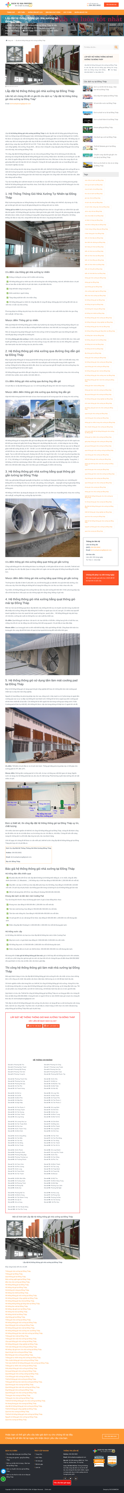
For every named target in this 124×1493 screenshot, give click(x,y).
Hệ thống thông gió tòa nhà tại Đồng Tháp (19, 1301)
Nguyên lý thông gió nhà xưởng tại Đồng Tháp (21, 1417)
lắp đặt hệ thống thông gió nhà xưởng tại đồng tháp (99, 506)
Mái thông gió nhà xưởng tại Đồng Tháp (19, 1355)
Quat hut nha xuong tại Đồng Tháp (17, 1411)
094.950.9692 (95, 5)
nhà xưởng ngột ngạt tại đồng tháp (95, 291)
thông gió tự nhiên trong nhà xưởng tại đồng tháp (100, 422)
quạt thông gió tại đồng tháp (93, 286)
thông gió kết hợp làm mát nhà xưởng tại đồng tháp (99, 464)
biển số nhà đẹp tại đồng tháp (94, 238)
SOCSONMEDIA (114, 1489)
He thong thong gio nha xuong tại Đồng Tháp (20, 1403)
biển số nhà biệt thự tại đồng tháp (95, 273)
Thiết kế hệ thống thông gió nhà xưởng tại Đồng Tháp (23, 1414)
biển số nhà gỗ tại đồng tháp (93, 269)
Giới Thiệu (39, 1457)
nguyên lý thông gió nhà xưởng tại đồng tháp (98, 526)
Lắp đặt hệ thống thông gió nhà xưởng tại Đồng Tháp (23, 1406)
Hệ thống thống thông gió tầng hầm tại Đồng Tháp (22, 1303)
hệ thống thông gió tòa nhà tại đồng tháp (97, 326)
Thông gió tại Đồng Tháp (13, 1274)
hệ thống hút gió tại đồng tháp (94, 304)
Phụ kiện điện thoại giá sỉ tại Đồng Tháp (18, 1454)
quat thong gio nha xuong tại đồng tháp (97, 469)
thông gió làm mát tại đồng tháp (94, 385)
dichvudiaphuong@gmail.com (20, 103)
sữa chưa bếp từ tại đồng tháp (94, 215)
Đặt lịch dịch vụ (53, 1026)
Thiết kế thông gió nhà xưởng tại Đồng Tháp (20, 1379)
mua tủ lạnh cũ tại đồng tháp (93, 189)
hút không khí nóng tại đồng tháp (95, 309)
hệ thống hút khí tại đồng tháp (94, 349)
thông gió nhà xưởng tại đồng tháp (95, 278)
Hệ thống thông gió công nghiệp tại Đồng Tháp (21, 1298)
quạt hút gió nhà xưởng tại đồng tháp (96, 413)
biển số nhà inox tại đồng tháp (94, 251)
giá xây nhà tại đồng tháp (92, 198)
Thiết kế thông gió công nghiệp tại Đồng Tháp (21, 1409)
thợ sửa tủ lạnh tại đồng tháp (94, 193)
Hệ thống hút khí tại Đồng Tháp (16, 1314)
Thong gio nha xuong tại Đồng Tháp (17, 1395)
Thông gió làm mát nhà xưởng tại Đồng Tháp (20, 1339)
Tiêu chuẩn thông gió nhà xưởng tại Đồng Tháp (21, 1360)
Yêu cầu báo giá (111, 4)
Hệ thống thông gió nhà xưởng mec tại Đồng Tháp (22, 1330)
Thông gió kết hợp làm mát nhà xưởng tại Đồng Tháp (23, 1382)
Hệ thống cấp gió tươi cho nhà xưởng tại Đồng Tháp (23, 1349)
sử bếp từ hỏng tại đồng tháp (94, 220)
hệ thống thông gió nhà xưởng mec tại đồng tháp (100, 375)
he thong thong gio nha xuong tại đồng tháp (98, 502)
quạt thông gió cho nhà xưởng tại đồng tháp (98, 482)
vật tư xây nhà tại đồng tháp (93, 211)
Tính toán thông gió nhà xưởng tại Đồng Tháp (21, 1347)
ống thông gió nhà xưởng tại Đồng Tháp (19, 1390)
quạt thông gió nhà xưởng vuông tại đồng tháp (99, 450)
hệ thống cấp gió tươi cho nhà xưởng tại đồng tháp (99, 408)
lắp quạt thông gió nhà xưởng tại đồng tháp (98, 394)
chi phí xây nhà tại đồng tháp (94, 202)
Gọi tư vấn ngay (35, 1026)
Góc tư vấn (67, 12)
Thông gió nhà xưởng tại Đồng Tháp (18, 1271)
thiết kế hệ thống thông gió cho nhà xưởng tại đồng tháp (99, 496)
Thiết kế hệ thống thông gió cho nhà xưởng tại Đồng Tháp (25, 1401)
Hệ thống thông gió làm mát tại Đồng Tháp (19, 1328)
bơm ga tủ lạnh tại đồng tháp (94, 184)
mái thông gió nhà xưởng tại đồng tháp (97, 418)
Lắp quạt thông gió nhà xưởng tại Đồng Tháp (20, 1341)
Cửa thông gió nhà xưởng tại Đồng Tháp (19, 1376)
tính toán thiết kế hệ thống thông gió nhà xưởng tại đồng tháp (99, 431)
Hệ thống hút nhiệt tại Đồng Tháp (16, 1293)
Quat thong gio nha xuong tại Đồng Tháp (19, 1384)
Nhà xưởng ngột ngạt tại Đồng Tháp (17, 1279)
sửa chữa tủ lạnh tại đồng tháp (94, 180)
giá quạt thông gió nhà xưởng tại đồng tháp (98, 446)
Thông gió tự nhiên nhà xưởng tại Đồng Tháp (21, 1366)
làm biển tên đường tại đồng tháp (95, 242)
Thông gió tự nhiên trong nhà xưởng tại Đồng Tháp (22, 1357)
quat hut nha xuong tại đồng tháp (95, 516)
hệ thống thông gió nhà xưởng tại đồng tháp (98, 317)
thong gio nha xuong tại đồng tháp (95, 487)
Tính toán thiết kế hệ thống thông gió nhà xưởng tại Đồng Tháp (27, 1363)
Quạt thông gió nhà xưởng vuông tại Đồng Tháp (21, 1374)
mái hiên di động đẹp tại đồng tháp (95, 224)
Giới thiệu (21, 12)
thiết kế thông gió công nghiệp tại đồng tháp (98, 512)
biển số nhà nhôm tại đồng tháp (94, 264)
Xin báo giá (39, 1461)
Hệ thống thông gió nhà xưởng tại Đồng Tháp (21, 1295)
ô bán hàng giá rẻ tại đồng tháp (94, 233)
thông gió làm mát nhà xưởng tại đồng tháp (98, 390)
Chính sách (48, 1489)
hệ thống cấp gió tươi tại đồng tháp (95, 340)
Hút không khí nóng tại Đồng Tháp (17, 1290)
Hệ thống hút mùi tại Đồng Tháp (16, 1312)
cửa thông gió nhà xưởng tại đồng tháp (97, 455)
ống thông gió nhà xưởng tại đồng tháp (97, 478)
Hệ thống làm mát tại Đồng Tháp (16, 1306)
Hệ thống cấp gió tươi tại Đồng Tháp (18, 1309)
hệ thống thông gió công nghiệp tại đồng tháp (99, 322)
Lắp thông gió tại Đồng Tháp (15, 1317)
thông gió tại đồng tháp (92, 282)
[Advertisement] (42, 118)
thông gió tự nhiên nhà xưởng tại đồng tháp (98, 437)
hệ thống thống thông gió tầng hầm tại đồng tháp (100, 331)
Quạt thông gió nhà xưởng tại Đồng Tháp (19, 1325)
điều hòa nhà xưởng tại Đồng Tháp (17, 1282)
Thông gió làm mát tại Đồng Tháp (16, 1336)
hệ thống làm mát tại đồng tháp (94, 335)
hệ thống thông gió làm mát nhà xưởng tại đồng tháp (99, 380)
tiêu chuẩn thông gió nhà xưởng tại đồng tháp (99, 427)
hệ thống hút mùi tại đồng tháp (94, 344)
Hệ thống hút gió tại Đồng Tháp (16, 1287)
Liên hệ (38, 1467)
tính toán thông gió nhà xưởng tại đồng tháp (98, 403)
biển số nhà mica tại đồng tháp (94, 255)
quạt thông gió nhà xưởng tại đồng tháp (97, 366)
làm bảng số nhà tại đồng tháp (94, 247)
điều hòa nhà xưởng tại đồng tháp (95, 295)
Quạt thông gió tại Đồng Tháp (15, 1276)
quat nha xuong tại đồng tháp (94, 531)
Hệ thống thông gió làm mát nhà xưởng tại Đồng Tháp (23, 1333)
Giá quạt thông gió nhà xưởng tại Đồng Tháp (20, 1371)
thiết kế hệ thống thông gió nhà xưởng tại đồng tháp (99, 521)
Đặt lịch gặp (39, 1464)
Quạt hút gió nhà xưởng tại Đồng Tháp (18, 1352)
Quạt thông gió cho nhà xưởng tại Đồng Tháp (21, 1393)
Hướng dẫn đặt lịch (35, 12)
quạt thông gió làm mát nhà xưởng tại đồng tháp (100, 474)
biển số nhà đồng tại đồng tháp (94, 260)
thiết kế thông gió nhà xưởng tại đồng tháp (98, 459)
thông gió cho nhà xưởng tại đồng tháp (97, 491)
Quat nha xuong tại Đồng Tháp (15, 1420)
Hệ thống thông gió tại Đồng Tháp (17, 1285)
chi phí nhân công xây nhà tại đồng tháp (97, 207)
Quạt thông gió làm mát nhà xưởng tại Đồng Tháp (22, 1387)
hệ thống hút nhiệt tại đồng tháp (94, 313)
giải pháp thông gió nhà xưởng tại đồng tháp (98, 441)
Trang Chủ (11, 12)
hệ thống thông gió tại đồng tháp (95, 300)
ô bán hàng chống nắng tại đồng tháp (96, 229)
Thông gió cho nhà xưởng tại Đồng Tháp (19, 1398)
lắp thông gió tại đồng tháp (93, 353)
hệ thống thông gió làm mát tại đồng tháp (97, 371)
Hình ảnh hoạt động (53, 12)
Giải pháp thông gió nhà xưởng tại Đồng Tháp (21, 1368)
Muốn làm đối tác (81, 12)
